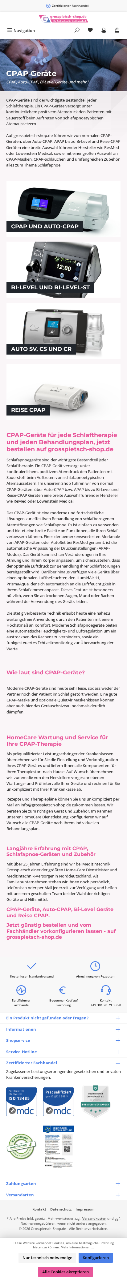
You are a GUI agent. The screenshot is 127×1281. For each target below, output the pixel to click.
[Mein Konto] (104, 31)
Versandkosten (94, 1218)
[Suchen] (77, 31)
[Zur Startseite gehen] (63, 18)
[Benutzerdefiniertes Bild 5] (58, 1147)
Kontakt (39, 1209)
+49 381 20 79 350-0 (106, 1005)
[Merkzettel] (90, 31)
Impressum (85, 1209)
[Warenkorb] (117, 31)
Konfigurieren (96, 1257)
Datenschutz (61, 1209)
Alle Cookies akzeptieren (65, 1272)
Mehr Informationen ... (77, 1247)
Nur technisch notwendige (47, 1257)
